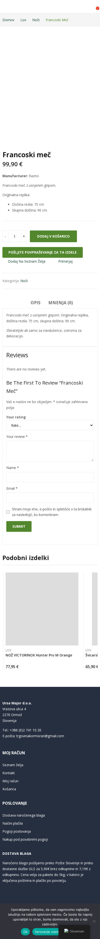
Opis (36, 302)
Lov (8, 650)
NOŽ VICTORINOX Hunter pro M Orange (39, 655)
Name (12, 467)
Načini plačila (12, 823)
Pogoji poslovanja (16, 831)
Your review (17, 436)
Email (12, 488)
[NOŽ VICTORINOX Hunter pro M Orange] (42, 608)
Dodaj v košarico (53, 236)
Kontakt (8, 773)
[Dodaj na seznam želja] (77, 577)
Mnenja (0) (60, 302)
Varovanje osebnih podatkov (57, 932)
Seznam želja (12, 765)
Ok (25, 932)
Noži (24, 280)
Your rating (16, 417)
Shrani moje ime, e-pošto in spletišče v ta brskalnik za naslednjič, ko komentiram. (52, 512)
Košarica (9, 789)
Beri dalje (77, 665)
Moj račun (10, 781)
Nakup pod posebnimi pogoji (25, 839)
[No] (94, 921)
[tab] (35, 303)
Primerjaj (65, 261)
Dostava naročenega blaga (23, 815)
